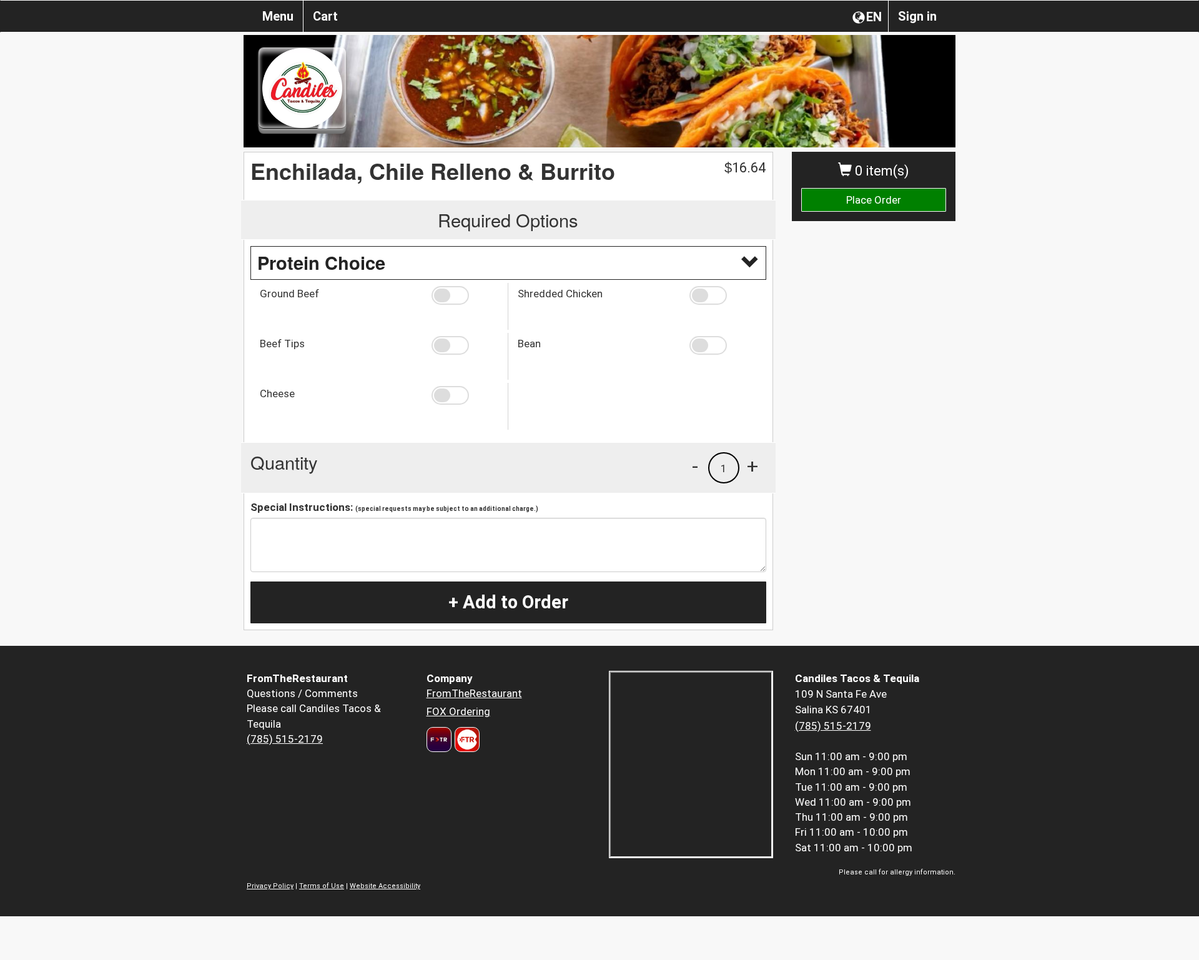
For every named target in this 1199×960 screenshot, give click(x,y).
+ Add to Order (508, 602)
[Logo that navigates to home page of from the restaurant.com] (439, 739)
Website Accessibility (385, 886)
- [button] (695, 466)
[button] (465, 295)
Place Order (873, 200)
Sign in (917, 16)
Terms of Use (321, 886)
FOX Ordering (458, 711)
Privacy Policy (270, 886)
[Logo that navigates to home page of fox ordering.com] (465, 739)
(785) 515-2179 (285, 739)
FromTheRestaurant (474, 693)
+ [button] (752, 466)
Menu (278, 16)
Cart (325, 16)
